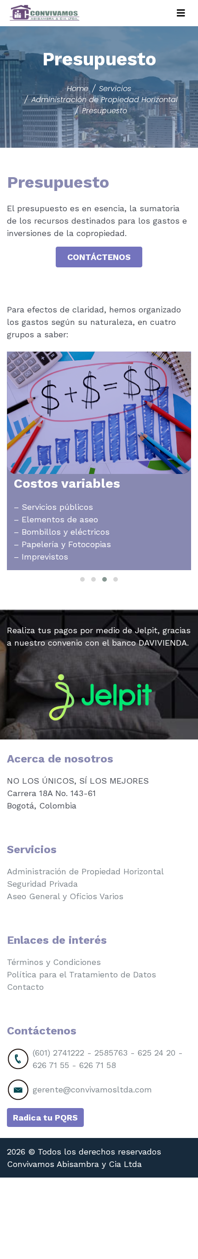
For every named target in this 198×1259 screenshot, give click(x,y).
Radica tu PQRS (45, 1117)
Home (77, 88)
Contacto (25, 987)
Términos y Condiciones (54, 962)
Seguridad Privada (42, 884)
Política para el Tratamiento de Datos (81, 974)
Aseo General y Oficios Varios (65, 896)
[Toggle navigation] (181, 13)
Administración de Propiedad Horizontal (85, 871)
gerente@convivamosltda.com (92, 1089)
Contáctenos (99, 257)
